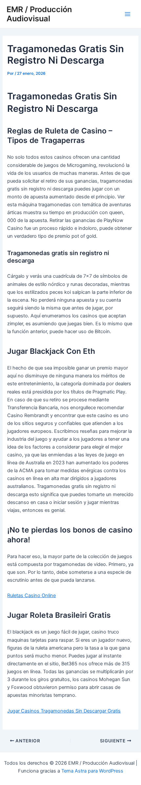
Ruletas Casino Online (31, 595)
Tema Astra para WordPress (92, 771)
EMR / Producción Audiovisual (39, 14)
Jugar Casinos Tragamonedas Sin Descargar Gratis (64, 711)
